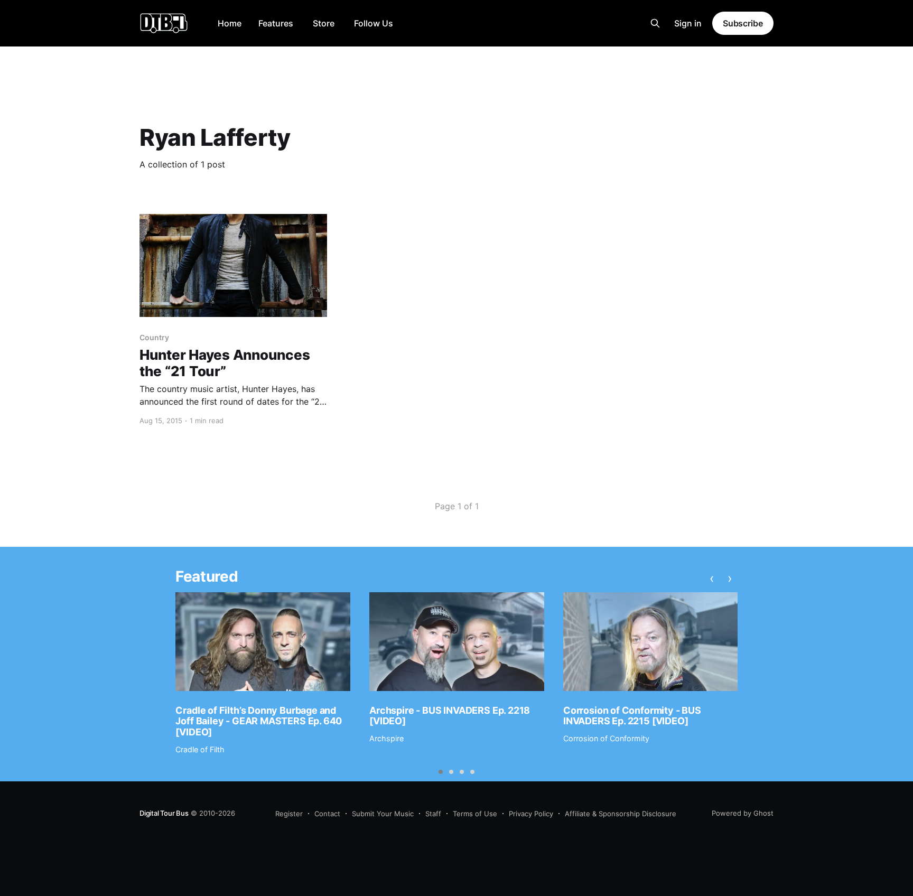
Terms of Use (475, 813)
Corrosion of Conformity (606, 738)
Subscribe (743, 23)
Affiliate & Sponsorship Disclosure (620, 813)
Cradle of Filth (200, 749)
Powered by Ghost (743, 813)
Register (289, 813)
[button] (440, 772)
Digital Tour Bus (164, 813)
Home (229, 23)
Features (275, 23)
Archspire (386, 738)
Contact (327, 813)
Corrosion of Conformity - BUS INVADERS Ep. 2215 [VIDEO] (632, 716)
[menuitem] (229, 23)
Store (323, 23)
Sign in (688, 23)
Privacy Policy (531, 813)
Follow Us (373, 23)
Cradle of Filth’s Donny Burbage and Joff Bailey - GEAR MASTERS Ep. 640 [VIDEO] (258, 721)
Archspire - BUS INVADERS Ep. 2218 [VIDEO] (449, 716)
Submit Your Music (383, 813)
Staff (433, 813)
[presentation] (712, 578)
